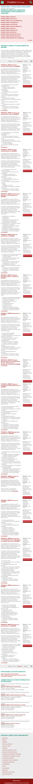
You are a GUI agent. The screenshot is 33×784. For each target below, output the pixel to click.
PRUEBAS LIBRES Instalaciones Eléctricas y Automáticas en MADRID (10, 195)
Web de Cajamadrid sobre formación (9, 673)
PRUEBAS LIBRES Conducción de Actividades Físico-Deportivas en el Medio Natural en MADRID (11, 540)
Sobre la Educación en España (8, 675)
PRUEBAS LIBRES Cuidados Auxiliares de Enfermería (13, 714)
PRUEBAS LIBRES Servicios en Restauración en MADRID (10, 625)
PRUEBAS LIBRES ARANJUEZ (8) (8, 32)
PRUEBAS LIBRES (5, 6)
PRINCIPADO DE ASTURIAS (8, 772)
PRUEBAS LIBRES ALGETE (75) (8, 28)
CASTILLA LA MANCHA (7, 744)
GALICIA (4, 766)
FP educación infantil (21, 675)
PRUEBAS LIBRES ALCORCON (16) (9, 24)
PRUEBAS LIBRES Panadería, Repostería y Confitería (13, 694)
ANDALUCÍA (5, 738)
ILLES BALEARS (5, 768)
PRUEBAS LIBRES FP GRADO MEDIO (20, 6)
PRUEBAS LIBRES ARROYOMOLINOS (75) (11, 36)
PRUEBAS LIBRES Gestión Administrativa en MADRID (9, 150)
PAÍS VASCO (5, 770)
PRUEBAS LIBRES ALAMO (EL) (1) (9, 18)
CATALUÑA (4, 748)
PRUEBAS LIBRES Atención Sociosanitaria (11, 686)
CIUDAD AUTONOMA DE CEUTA (9, 750)
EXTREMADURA (6, 764)
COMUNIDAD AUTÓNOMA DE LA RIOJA (11, 756)
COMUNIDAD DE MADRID (8, 758)
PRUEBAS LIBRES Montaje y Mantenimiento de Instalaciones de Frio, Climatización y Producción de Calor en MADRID (10, 362)
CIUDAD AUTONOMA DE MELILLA (9, 752)
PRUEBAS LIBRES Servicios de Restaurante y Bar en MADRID (10, 113)
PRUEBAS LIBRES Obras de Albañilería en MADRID (9, 235)
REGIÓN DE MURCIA (7, 774)
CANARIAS (4, 742)
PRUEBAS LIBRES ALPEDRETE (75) (9, 30)
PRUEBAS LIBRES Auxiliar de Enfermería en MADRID (9, 477)
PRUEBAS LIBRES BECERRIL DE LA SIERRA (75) (12, 37)
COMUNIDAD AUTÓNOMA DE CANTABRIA (11, 754)
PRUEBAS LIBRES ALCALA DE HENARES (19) (11, 20)
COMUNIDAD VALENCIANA (8, 762)
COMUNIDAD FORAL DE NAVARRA (10, 760)
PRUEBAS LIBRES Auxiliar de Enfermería (10, 723)
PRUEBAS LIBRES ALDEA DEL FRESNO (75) (11, 26)
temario (5, 110)
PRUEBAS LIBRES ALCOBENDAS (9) (9, 22)
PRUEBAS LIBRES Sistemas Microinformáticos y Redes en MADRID (10, 276)
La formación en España (6, 676)
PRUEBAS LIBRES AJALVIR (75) (8, 16)
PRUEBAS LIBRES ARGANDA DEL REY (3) (11, 34)
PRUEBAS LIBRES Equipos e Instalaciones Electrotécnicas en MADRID (11, 385)
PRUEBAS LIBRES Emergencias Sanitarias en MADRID (10, 432)
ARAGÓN (4, 740)
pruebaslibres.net (9, 783)
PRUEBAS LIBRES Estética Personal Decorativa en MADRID (10, 65)
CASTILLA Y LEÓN (6, 746)
